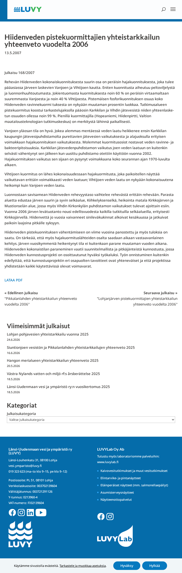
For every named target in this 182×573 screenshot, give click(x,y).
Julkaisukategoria (21, 413)
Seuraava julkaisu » (137, 298)
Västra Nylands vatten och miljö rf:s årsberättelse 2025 (53, 373)
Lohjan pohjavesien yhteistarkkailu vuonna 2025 (48, 334)
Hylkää (154, 565)
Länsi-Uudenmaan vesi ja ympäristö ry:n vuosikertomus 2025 (58, 386)
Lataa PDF (14, 280)
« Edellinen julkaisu (41, 298)
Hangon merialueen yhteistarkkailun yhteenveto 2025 (53, 360)
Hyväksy (126, 565)
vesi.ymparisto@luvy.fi (25, 466)
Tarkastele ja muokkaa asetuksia (82, 566)
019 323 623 (17, 471)
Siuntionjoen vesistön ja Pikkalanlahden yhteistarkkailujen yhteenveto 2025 (71, 347)
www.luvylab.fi (107, 462)
